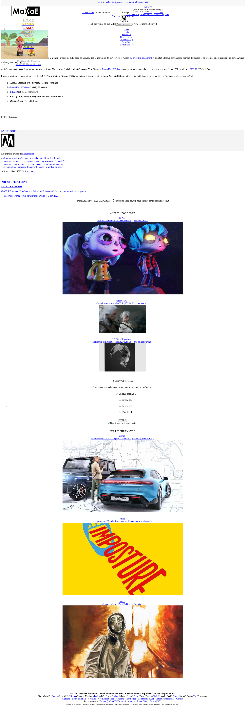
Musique (119, 301)
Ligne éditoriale (79, 699)
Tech (155, 696)
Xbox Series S (132, 14)
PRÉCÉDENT (14, 182)
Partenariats (131, 699)
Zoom (175, 696)
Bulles (97, 696)
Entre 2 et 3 (127, 400)
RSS (159, 701)
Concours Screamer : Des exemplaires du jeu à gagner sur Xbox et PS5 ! (35, 161)
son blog (31, 171)
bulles (122, 519)
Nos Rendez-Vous (106, 699)
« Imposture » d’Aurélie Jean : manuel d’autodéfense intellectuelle (32, 158)
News (126, 29)
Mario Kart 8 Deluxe (111, 69)
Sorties (126, 34)
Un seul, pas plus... (127, 394)
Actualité (120, 699)
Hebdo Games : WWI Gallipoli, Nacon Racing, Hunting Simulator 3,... (122, 438)
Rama (73, 696)
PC (119, 218)
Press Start (126, 42)
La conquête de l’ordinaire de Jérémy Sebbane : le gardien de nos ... (33, 167)
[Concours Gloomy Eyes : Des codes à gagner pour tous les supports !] (123, 293)
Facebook (121, 701)
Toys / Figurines (123, 339)
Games (55, 696)
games (122, 436)
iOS (150, 14)
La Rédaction (9, 131)
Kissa (116, 696)
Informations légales (165, 699)
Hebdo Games (126, 37)
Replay (126, 39)
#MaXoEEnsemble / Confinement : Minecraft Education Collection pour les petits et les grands (43, 191)
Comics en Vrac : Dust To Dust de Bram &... (122, 604)
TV (194, 696)
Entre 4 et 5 (127, 406)
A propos (66, 699)
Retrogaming (164, 14)
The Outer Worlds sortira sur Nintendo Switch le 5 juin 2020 (31, 196)
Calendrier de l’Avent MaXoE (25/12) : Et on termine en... (122, 303)
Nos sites (92, 699)
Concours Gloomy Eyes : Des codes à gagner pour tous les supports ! (34, 164)
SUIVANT (11, 186)
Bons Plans (126, 44)
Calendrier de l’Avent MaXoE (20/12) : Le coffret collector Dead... (123, 342)
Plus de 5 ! (127, 412)
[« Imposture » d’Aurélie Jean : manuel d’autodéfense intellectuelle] (123, 594)
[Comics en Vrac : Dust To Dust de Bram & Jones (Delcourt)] (123, 677)
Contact (179, 699)
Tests (126, 32)
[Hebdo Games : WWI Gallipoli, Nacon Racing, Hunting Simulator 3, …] (123, 511)
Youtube (131, 701)
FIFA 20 (193, 69)
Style (136, 696)
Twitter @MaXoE (108, 701)
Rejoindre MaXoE (146, 699)
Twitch (153, 701)
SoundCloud (142, 701)
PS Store (144, 14)
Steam (155, 14)
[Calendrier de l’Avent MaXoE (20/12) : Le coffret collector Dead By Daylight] (122, 371)
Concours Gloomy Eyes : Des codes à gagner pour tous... (122, 220)
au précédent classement (141, 58)
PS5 (123, 218)
